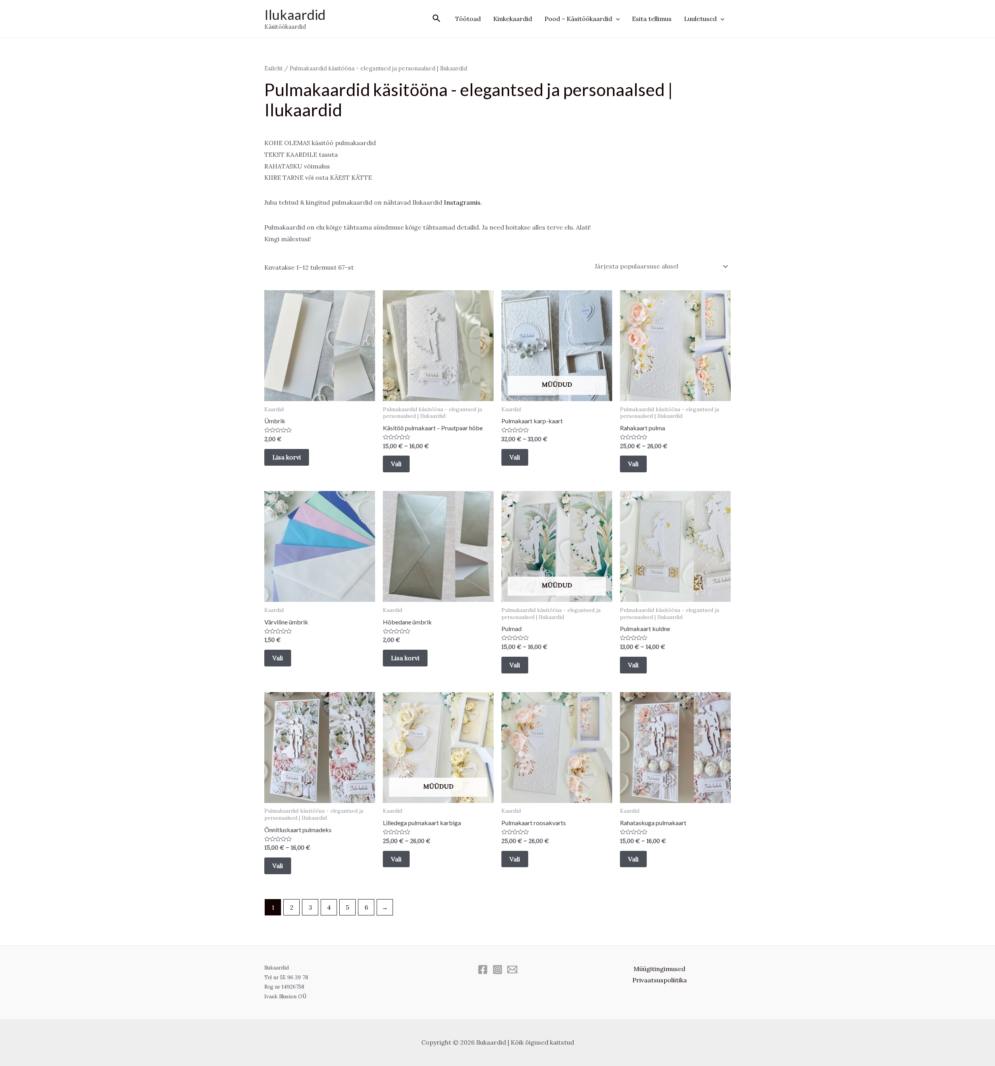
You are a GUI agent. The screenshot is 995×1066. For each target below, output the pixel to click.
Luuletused (700, 19)
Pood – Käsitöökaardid (578, 19)
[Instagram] (497, 969)
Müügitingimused (659, 969)
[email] (512, 969)
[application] (616, 18)
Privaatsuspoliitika (659, 980)
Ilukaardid (295, 14)
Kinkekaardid (512, 19)
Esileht (273, 68)
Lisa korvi (286, 457)
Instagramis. (463, 202)
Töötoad (468, 19)
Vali (396, 464)
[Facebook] (483, 969)
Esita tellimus (652, 19)
